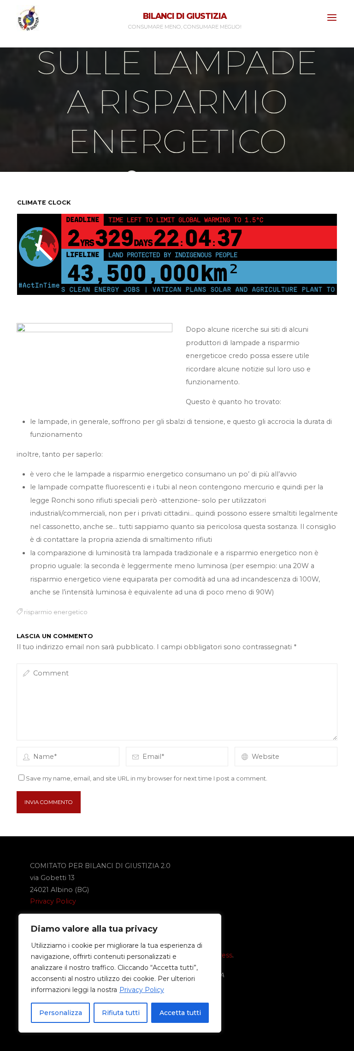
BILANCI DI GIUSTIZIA (184, 16)
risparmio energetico (55, 612)
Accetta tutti (180, 1013)
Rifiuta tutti (121, 1013)
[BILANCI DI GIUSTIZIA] (28, 17)
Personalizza (60, 1013)
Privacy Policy (141, 990)
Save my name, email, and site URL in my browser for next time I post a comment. (146, 778)
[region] (119, 973)
